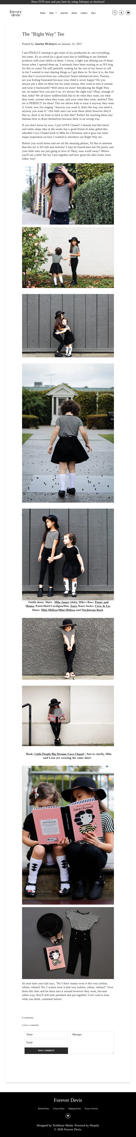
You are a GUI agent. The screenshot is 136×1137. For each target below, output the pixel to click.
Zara (73, 606)
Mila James (61, 602)
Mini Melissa (49, 610)
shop (51, 13)
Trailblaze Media (63, 1125)
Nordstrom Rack (92, 610)
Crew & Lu (102, 606)
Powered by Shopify (87, 1125)
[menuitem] (43, 12)
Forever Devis (68, 1100)
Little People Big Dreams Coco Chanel (59, 754)
